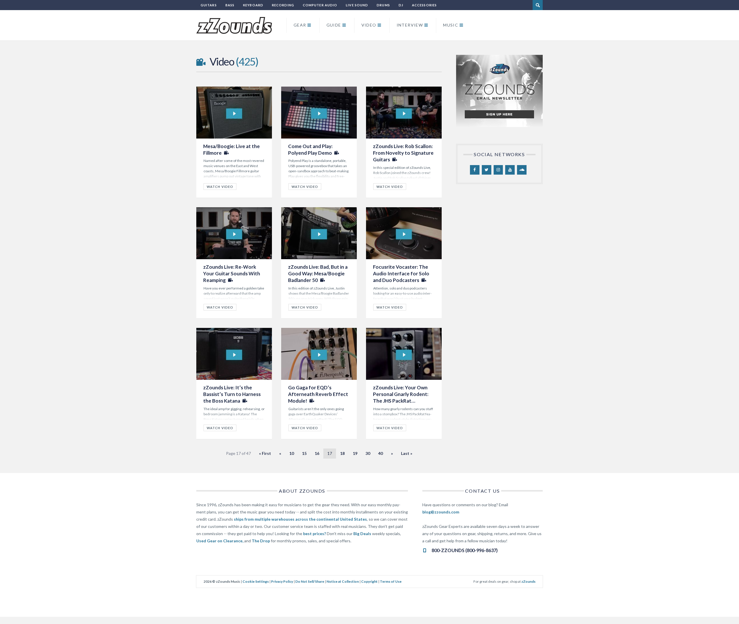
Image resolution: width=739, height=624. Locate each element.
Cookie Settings (255, 581)
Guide (333, 25)
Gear (300, 25)
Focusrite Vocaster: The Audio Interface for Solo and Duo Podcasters (401, 273)
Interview (410, 25)
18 (342, 453)
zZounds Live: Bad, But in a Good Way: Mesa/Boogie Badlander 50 (318, 273)
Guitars (209, 5)
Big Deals (362, 533)
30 (367, 453)
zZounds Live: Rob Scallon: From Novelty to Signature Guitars (403, 153)
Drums (383, 5)
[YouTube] (510, 170)
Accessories (424, 5)
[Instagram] (498, 170)
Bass (229, 5)
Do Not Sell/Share (309, 581)
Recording (283, 5)
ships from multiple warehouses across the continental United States (300, 519)
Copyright (369, 581)
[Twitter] (486, 170)
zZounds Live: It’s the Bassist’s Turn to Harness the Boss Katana (232, 394)
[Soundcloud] (522, 170)
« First (265, 453)
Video (368, 25)
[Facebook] (474, 170)
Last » (406, 453)
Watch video (220, 186)
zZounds (528, 581)
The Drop (261, 540)
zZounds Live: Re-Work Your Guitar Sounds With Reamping (231, 273)
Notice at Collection (342, 581)
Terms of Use (391, 581)
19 (355, 453)
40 (380, 453)
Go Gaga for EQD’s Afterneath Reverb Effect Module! (318, 394)
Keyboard (253, 5)
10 (291, 453)
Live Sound (357, 5)
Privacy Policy (282, 581)
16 (317, 453)
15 (304, 453)
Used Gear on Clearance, (219, 540)
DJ (401, 5)
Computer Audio (320, 5)
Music (450, 25)
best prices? (314, 533)
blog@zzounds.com (440, 511)
